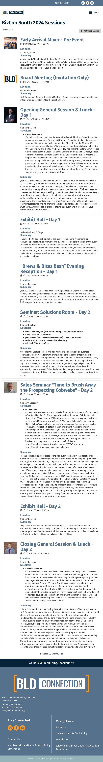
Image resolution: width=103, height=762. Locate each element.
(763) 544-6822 (15, 705)
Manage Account (65, 721)
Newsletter (62, 739)
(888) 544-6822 (17, 707)
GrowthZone (57, 654)
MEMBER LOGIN (62, 3)
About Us (61, 727)
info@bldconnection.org (13, 710)
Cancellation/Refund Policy (71, 733)
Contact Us (14, 739)
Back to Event (7, 30)
